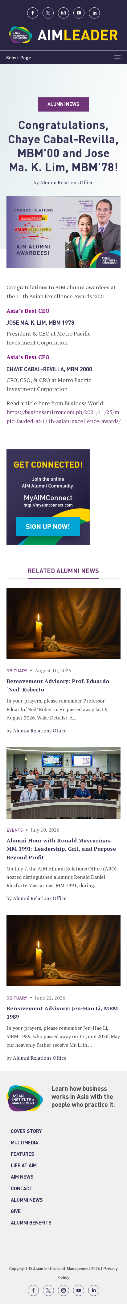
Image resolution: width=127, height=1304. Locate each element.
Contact (21, 1189)
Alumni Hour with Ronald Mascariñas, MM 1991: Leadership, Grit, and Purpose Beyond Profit (61, 849)
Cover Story (26, 1131)
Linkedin (94, 12)
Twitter (48, 12)
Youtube (78, 12)
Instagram (63, 12)
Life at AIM (24, 1165)
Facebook (32, 12)
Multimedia (24, 1143)
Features (22, 1154)
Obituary (16, 671)
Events (14, 830)
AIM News (22, 1177)
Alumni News (27, 1200)
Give (16, 1211)
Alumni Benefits (31, 1223)
